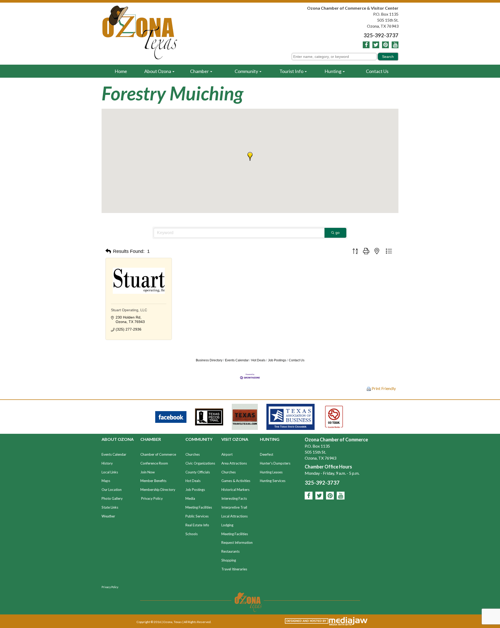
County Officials (197, 472)
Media (190, 498)
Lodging (227, 525)
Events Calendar (237, 360)
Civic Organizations (200, 463)
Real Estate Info (197, 525)
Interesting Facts (234, 498)
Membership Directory (157, 489)
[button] (250, 156)
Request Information (237, 542)
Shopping (228, 560)
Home (121, 71)
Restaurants (230, 551)
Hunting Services (272, 481)
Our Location (112, 489)
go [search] (337, 232)
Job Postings (277, 360)
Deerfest (266, 454)
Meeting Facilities (198, 507)
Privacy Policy (152, 498)
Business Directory (209, 360)
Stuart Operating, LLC (129, 310)
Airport (227, 454)
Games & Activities (235, 481)
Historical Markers (235, 489)
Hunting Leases (271, 472)
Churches (192, 454)
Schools (191, 534)
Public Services (197, 516)
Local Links (110, 472)
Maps (106, 481)
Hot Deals (258, 360)
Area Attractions (234, 463)
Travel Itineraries (234, 569)
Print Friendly (383, 388)
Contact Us (377, 71)
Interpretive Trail (234, 507)
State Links (110, 507)
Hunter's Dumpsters (275, 463)
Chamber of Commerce (158, 454)
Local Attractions (234, 516)
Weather (108, 516)
